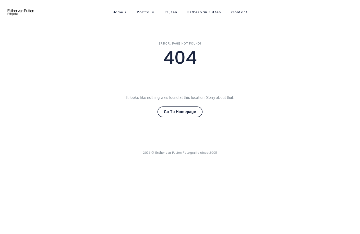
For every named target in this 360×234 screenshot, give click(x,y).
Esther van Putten (204, 12)
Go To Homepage (180, 111)
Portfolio (145, 12)
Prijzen (171, 12)
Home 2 (120, 12)
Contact (239, 12)
